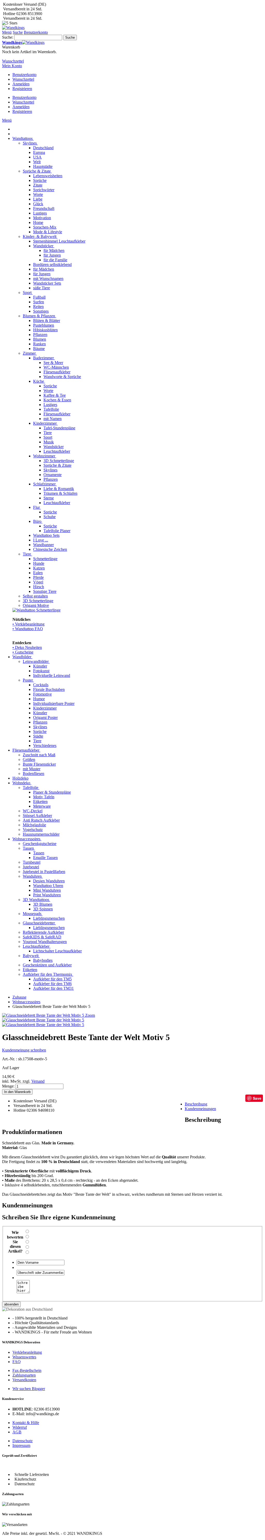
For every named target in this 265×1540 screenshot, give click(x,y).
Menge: (8, 1086)
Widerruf (19, 1427)
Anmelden (21, 84)
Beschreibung (196, 1104)
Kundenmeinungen (200, 1108)
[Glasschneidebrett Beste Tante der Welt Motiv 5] (43, 1020)
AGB (16, 1432)
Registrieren (22, 88)
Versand (38, 1081)
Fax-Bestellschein (26, 1370)
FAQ (16, 1361)
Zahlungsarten (24, 1375)
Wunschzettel (23, 79)
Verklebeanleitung (27, 1352)
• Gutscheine (22, 652)
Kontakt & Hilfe (25, 1422)
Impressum (21, 1445)
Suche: (7, 37)
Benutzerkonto (24, 74)
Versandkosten (24, 1380)
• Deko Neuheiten (27, 647)
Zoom (90, 1015)
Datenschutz (22, 1441)
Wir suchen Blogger (28, 1388)
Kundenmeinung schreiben (24, 1050)
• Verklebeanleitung (28, 624)
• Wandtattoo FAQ (27, 629)
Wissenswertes (24, 1357)
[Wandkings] (13, 27)
